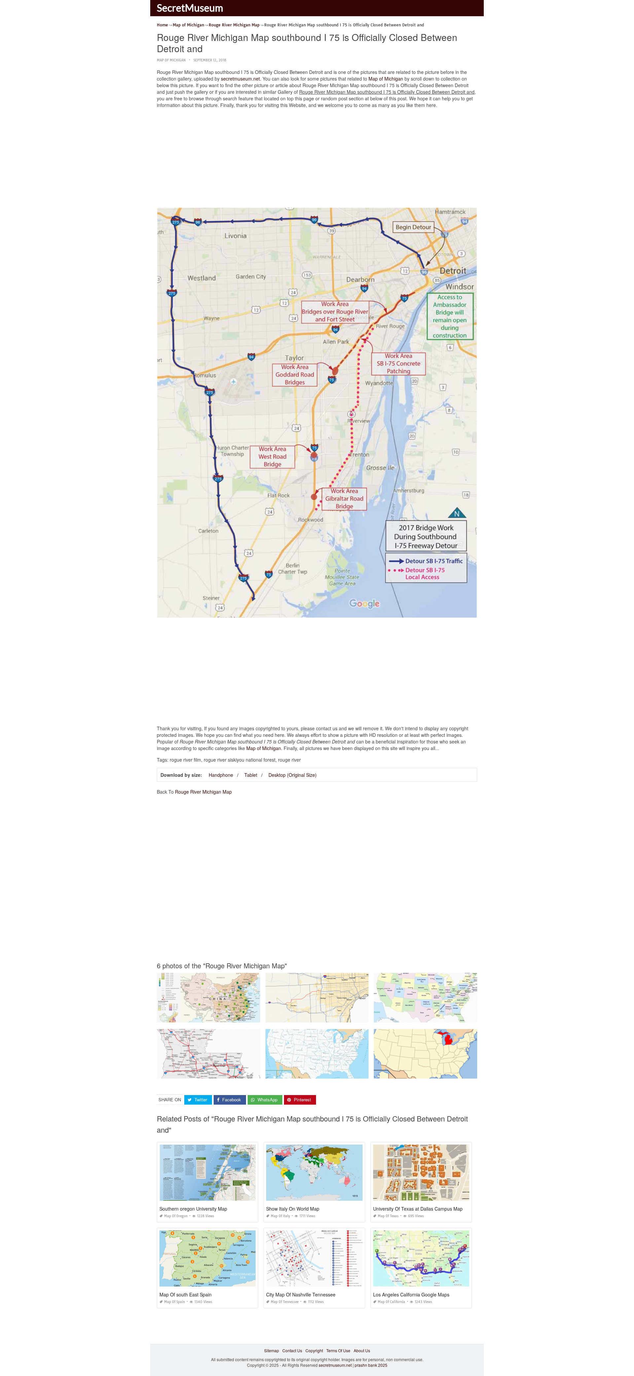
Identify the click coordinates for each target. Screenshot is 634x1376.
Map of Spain (174, 1302)
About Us (362, 1350)
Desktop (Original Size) (292, 775)
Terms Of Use (338, 1350)
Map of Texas (388, 1216)
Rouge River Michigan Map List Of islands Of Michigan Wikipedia (433, 1072)
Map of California (391, 1302)
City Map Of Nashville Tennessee (300, 1294)
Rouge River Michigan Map (203, 791)
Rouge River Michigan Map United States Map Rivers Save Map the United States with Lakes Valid (355, 1072)
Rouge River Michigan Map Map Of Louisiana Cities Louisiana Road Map (224, 1072)
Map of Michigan (171, 60)
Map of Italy (280, 1216)
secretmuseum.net (240, 78)
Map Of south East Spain (185, 1294)
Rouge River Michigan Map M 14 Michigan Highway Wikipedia (323, 1016)
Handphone (221, 775)
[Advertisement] (317, 159)
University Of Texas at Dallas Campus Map (418, 1208)
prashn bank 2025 (371, 1365)
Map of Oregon (176, 1216)
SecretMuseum (190, 8)
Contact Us (292, 1350)
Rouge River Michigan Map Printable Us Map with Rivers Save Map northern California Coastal (243, 1016)
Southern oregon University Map (193, 1208)
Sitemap (271, 1350)
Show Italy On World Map (292, 1208)
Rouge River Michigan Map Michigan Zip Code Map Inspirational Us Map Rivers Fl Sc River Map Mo (465, 1016)
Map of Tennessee (285, 1302)
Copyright (314, 1350)
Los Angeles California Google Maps (411, 1294)
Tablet (250, 775)
